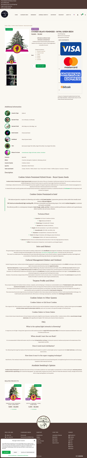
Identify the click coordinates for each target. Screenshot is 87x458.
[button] (34, 440)
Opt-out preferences (12, 455)
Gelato (55, 252)
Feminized (23, 435)
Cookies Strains (71, 98)
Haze (71, 443)
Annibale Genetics (43, 14)
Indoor (38, 153)
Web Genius (39, 456)
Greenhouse (25, 153)
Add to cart (40, 66)
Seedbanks (33, 14)
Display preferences (27, 452)
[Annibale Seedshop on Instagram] (76, 456)
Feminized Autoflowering (27, 437)
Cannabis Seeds (24, 14)
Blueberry (72, 435)
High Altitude (32, 153)
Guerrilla (39, 443)
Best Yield (60, 98)
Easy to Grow (78, 98)
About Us (68, 14)
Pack (32, 55)
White (71, 449)
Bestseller (65, 98)
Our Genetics (9, 437)
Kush (71, 445)
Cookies (72, 437)
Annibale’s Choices (57, 435)
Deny (15, 452)
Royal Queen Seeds (69, 99)
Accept (6, 452)
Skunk (71, 447)
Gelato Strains (61, 99)
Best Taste (77, 96)
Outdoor (43, 153)
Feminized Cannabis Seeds (69, 96)
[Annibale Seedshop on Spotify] (80, 456)
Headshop (61, 14)
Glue (71, 441)
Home (16, 14)
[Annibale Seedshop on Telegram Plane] (81, 456)
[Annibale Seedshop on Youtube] (79, 456)
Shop (9, 26)
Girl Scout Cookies (46, 252)
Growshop (53, 14)
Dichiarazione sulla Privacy (22, 455)
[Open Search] (85, 15)
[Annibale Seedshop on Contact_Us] (82, 456)
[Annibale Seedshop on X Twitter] (78, 456)
